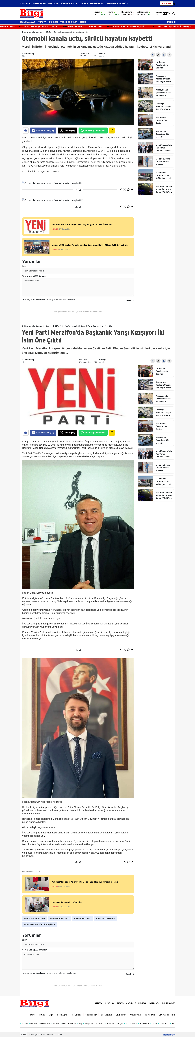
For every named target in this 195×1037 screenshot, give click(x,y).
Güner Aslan (163, 1023)
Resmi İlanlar (150, 1015)
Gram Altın (128, 12)
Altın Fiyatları (135, 1015)
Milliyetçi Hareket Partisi (93, 1023)
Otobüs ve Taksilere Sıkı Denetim (162, 65)
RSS (24, 1034)
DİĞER (83, 22)
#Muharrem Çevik (82, 918)
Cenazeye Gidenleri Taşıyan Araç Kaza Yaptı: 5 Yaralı (164, 106)
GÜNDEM (53, 22)
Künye (32, 1015)
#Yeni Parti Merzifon (105, 918)
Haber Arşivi (62, 1015)
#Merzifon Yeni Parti (59, 918)
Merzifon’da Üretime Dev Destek (161, 120)
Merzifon (102, 362)
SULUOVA (82, 3)
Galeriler (49, 326)
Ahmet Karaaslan (68, 1023)
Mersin (101, 53)
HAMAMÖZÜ (97, 3)
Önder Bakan (44, 1023)
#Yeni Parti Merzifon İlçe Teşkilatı (39, 924)
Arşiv (51, 1015)
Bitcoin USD (143, 12)
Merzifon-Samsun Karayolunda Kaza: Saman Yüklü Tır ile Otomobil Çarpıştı (164, 189)
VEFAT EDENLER (68, 22)
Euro (111, 12)
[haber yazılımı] (169, 1034)
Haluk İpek (110, 1023)
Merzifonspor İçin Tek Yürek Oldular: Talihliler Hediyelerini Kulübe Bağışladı (164, 148)
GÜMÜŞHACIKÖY (117, 3)
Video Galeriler (91, 1015)
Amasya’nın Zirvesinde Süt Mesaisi (162, 134)
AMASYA (25, 3)
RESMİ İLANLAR (27, 22)
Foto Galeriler (76, 1015)
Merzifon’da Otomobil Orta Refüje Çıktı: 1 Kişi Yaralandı (164, 175)
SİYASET (58, 326)
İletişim (42, 1015)
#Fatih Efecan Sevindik (34, 918)
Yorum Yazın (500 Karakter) (34, 276)
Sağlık (119, 1023)
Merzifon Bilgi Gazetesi (33, 32)
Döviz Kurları (121, 1015)
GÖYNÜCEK (67, 3)
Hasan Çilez (143, 1023)
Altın (173, 1023)
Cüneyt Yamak (130, 1023)
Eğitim (153, 1023)
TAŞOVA (52, 3)
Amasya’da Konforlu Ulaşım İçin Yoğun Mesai (163, 79)
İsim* (24, 266)
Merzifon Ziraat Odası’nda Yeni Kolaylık (163, 162)
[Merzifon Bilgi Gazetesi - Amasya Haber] (34, 1002)
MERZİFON (39, 3)
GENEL (48, 32)
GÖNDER (130, 300)
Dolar (97, 12)
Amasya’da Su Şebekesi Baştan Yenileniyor (163, 93)
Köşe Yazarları (106, 1015)
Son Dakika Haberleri (167, 1015)
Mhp (79, 1023)
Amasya (102, 359)
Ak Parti (55, 1023)
